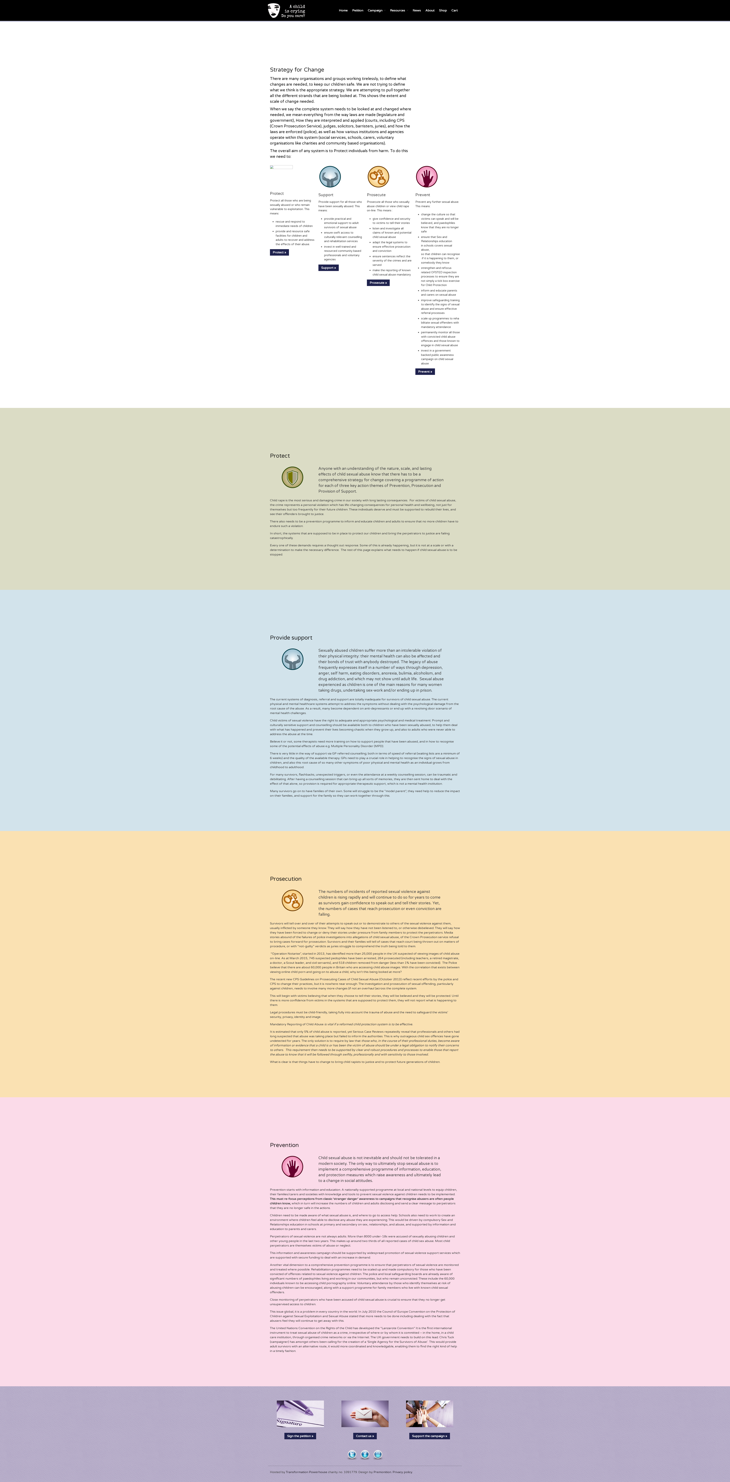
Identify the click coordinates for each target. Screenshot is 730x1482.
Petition (357, 10)
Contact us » (365, 1436)
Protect (277, 193)
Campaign (375, 10)
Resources (397, 10)
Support (325, 195)
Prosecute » (378, 283)
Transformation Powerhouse (306, 1472)
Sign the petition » (300, 1436)
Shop (443, 10)
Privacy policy (402, 1472)
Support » (328, 268)
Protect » (279, 252)
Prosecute (376, 195)
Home (343, 10)
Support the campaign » (429, 1436)
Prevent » (425, 372)
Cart (454, 10)
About (430, 10)
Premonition (382, 1472)
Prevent (422, 195)
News (417, 10)
